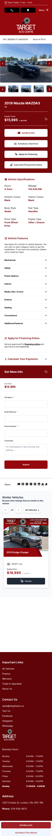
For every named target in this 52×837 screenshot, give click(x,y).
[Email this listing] (19, 484)
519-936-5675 (19, 808)
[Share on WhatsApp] (31, 484)
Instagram (7, 720)
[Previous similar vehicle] (5, 510)
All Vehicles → (32, 510)
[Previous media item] (2, 63)
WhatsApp (7, 725)
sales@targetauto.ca (13, 706)
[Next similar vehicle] (18, 510)
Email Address (11, 412)
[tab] (10, 751)
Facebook (7, 715)
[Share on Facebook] (23, 484)
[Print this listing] (43, 484)
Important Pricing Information (28, 165)
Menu (42, 10)
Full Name (9, 397)
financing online (32, 344)
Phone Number (11, 426)
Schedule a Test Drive (28, 143)
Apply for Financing (28, 154)
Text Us (6, 711)
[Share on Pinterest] (35, 484)
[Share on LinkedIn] (39, 484)
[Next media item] (49, 63)
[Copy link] (46, 484)
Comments (8, 441)
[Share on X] (27, 484)
